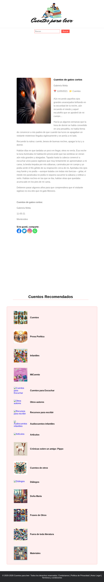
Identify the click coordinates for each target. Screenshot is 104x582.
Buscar (65, 31)
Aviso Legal (96, 575)
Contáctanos (63, 575)
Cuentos (76, 91)
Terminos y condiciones (52, 578)
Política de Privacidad (80, 575)
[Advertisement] (52, 54)
